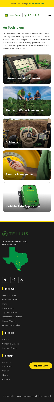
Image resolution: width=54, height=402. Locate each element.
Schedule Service (10, 344)
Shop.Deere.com (36, 3)
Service (5, 339)
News (5, 375)
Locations (7, 366)
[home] (21, 15)
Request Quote (9, 348)
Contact (6, 379)
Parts (4, 304)
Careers (6, 371)
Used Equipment (10, 299)
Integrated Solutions (12, 317)
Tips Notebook (9, 312)
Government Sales (11, 325)
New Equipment (10, 295)
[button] (49, 15)
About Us (6, 362)
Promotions (8, 308)
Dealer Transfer (9, 321)
